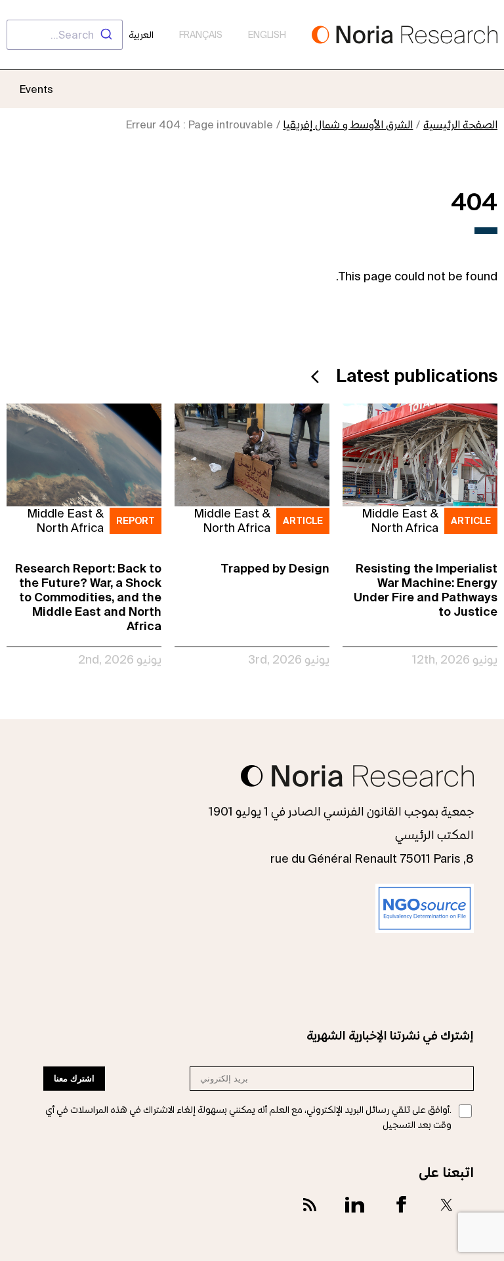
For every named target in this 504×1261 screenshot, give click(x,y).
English (267, 34)
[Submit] (108, 34)
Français (200, 34)
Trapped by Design (274, 568)
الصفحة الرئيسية (460, 124)
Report (135, 521)
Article (471, 521)
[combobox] (65, 35)
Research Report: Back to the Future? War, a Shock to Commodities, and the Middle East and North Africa (88, 597)
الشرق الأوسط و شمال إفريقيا (348, 124)
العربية (141, 34)
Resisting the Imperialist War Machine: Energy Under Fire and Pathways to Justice (425, 589)
